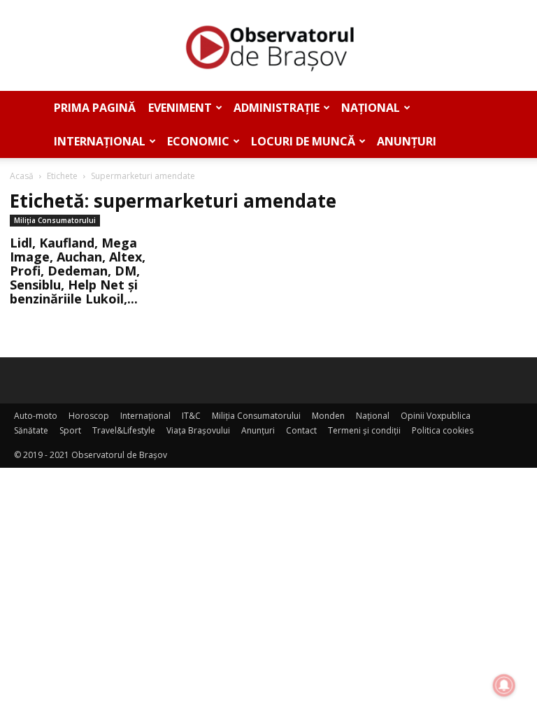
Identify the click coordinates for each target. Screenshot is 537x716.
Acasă (22, 176)
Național (370, 107)
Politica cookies (442, 430)
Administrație (277, 107)
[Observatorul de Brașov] (268, 46)
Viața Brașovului (198, 430)
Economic (198, 141)
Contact (301, 430)
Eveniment (180, 107)
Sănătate (31, 430)
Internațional (99, 141)
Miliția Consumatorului (55, 220)
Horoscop (89, 416)
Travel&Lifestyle (123, 430)
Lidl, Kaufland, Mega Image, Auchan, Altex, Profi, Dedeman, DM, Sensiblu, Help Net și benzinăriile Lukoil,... (77, 270)
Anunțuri (406, 141)
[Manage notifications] (504, 685)
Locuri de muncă (303, 141)
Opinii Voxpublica (436, 416)
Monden (328, 416)
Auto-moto (35, 416)
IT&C (191, 416)
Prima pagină (95, 107)
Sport (70, 430)
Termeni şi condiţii (364, 430)
